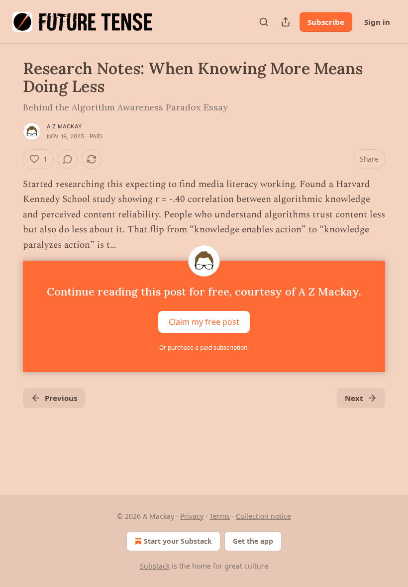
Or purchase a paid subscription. (204, 347)
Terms (219, 516)
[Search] (264, 22)
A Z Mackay (64, 126)
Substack (155, 566)
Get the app (253, 541)
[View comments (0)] (68, 159)
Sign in (377, 22)
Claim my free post (204, 321)
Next (354, 398)
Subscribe (325, 22)
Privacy (192, 516)
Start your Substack (178, 541)
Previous (61, 398)
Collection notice (263, 516)
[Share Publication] (286, 22)
